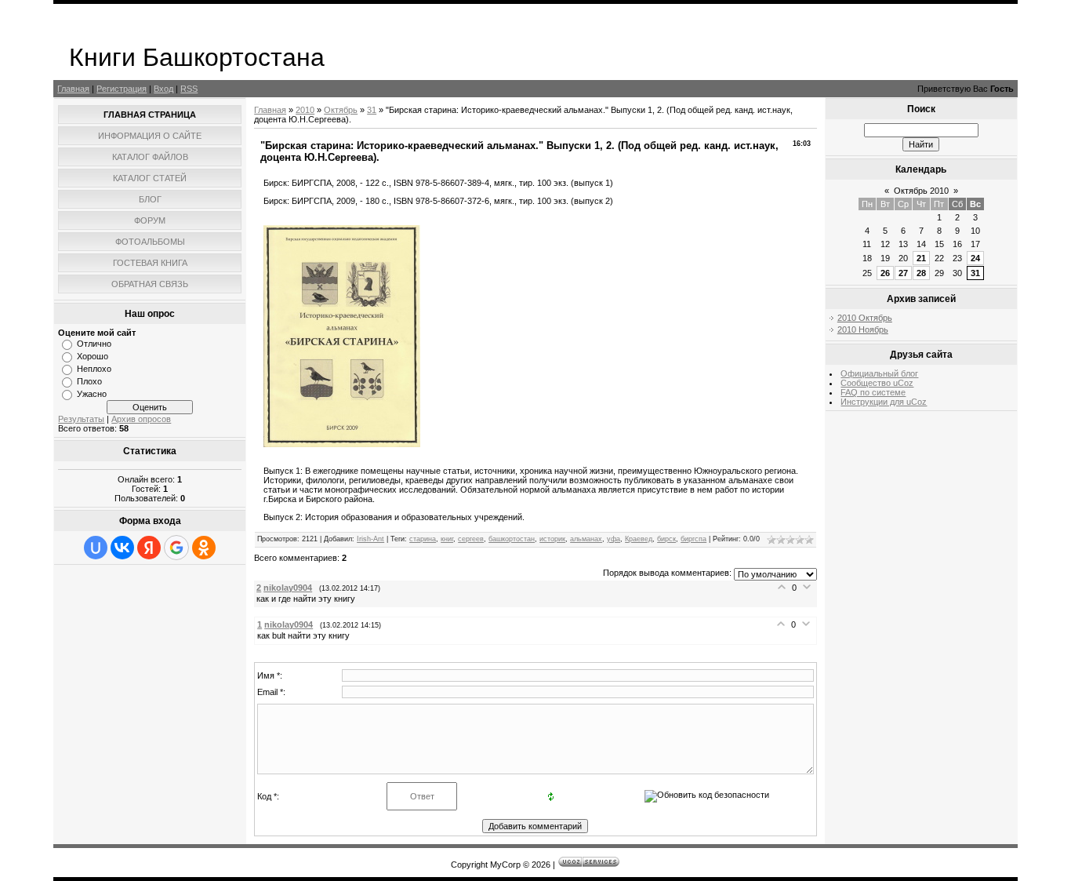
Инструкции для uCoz (883, 401)
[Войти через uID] (95, 547)
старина (422, 539)
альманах (586, 539)
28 (921, 273)
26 (885, 273)
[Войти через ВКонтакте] (122, 547)
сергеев (471, 539)
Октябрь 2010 (921, 190)
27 (903, 273)
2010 (305, 110)
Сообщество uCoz (876, 383)
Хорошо (92, 356)
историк (552, 539)
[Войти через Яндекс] (149, 547)
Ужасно (92, 394)
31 (371, 110)
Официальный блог (879, 373)
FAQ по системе (873, 392)
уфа (613, 539)
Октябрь (341, 110)
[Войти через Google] (176, 547)
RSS (189, 88)
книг (447, 539)
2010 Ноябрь (862, 329)
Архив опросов (141, 419)
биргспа (693, 539)
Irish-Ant (370, 539)
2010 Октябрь (864, 317)
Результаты (81, 419)
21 (921, 258)
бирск (666, 539)
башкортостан (511, 539)
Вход (163, 88)
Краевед (638, 539)
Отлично (94, 343)
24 (975, 258)
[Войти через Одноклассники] (204, 547)
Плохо (89, 381)
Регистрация (121, 88)
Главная (73, 88)
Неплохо (94, 368)
